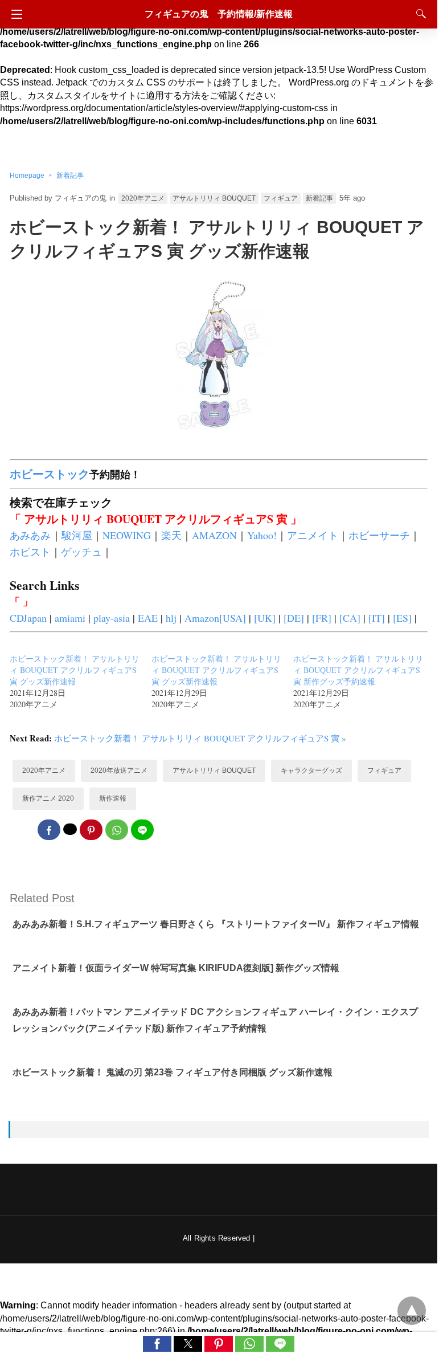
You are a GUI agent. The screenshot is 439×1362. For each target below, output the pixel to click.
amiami (70, 618)
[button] (157, 1344)
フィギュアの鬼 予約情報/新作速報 (219, 14)
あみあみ (30, 535)
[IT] (376, 618)
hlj (171, 618)
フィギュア (281, 198)
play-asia (111, 618)
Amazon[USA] (215, 618)
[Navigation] (14, 14)
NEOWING (126, 535)
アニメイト (312, 535)
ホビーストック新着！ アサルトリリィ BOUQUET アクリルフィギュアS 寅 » (200, 738)
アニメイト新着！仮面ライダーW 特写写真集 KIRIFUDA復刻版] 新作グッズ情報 (176, 968)
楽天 (171, 535)
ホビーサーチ (379, 535)
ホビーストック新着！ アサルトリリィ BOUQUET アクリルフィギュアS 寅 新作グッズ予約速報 (358, 670)
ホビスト (30, 551)
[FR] (321, 618)
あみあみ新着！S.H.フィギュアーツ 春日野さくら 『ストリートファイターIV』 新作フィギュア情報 (216, 924)
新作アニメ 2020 (48, 798)
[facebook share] (49, 829)
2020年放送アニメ (119, 770)
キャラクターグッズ (311, 770)
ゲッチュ (81, 551)
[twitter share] (70, 829)
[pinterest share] (91, 829)
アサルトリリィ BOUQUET (214, 198)
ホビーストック (49, 474)
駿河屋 (76, 535)
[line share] (142, 829)
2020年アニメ (143, 198)
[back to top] (411, 1310)
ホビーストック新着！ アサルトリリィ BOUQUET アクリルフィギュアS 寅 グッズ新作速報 (75, 670)
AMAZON (214, 535)
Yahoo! (262, 535)
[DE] (294, 618)
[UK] (265, 618)
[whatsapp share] (116, 829)
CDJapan (28, 618)
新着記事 (70, 176)
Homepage (27, 176)
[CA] (349, 618)
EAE (148, 618)
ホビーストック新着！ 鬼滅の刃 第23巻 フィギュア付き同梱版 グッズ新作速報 (173, 1072)
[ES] (402, 618)
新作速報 (112, 798)
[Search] (418, 13)
